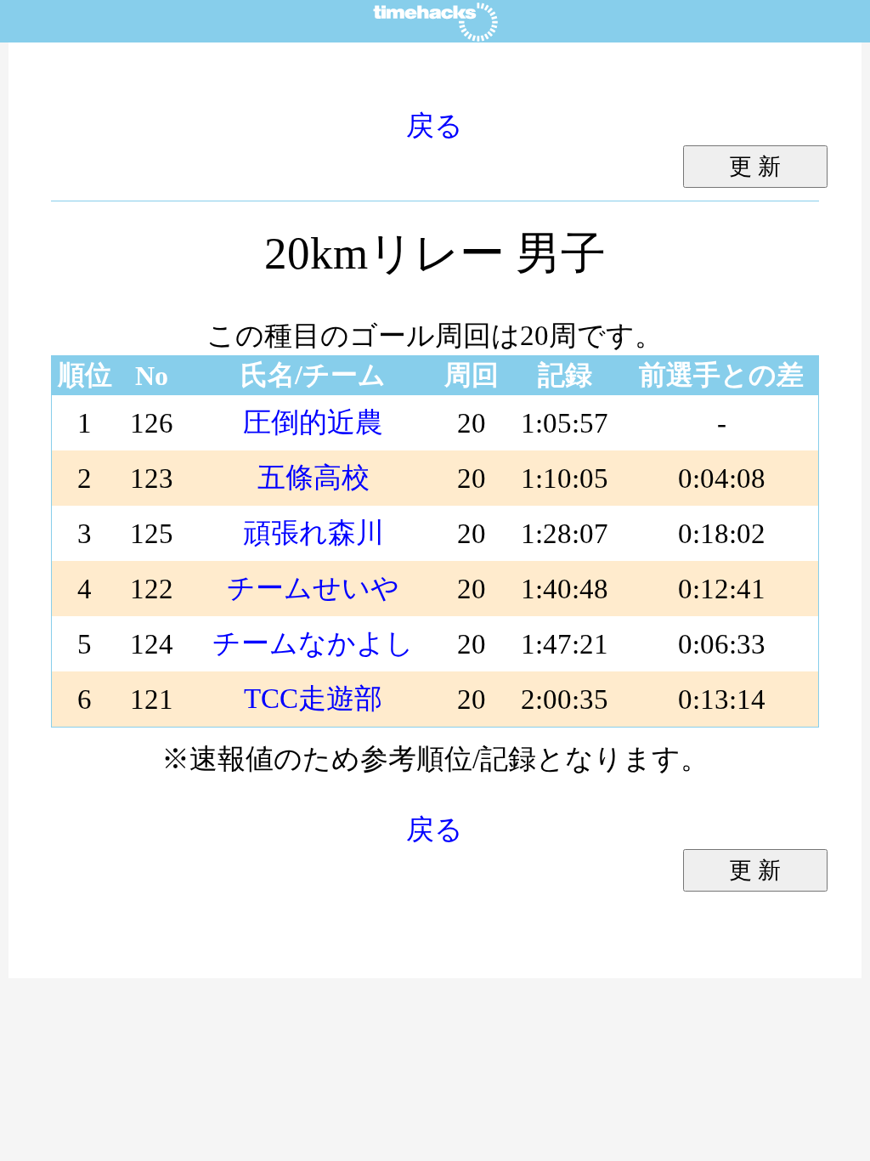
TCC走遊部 (313, 698)
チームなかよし (313, 643)
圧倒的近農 (313, 422)
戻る (434, 125)
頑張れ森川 (313, 532)
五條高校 (313, 477)
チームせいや (313, 587)
